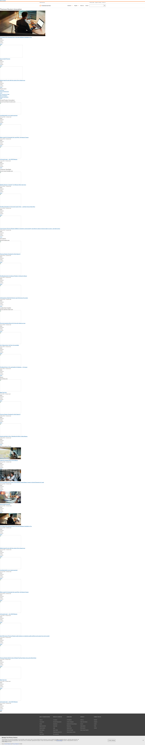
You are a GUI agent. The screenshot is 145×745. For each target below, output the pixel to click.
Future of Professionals (4, 91)
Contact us (82, 719)
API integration (69, 719)
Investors (81, 723)
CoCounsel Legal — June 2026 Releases (9, 701)
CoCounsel (2, 90)
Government (55, 725)
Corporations (55, 723)
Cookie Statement (8, 743)
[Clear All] (102, 6)
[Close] (143, 740)
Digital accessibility (43, 725)
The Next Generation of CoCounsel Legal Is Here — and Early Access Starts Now (17, 206)
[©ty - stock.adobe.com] (10, 365)
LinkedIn (95, 723)
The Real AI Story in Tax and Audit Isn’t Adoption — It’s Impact (13, 367)
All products (55, 719)
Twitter (95, 725)
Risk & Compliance (3, 95)
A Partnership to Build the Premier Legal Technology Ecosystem (14, 298)
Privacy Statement (15, 743)
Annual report (42, 721)
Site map (41, 732)
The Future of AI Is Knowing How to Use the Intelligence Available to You (16, 37)
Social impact (42, 734)
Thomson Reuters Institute (71, 732)
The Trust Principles (70, 730)
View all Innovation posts (4, 240)
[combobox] (97, 5)
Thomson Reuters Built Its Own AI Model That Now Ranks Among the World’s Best (18, 658)
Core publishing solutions (57, 721)
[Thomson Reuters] (10, 227)
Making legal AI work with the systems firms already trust (12, 80)
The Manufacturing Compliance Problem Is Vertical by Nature (13, 276)
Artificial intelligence (70, 721)
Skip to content (3, 0)
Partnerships (69, 725)
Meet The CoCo (3, 392)
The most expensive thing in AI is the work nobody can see (12, 323)
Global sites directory (83, 721)
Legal (1, 93)
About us (41, 719)
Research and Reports (4, 97)
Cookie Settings (59, 740)
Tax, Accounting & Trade (4, 94)
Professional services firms (57, 732)
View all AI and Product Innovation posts (7, 101)
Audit (1, 98)
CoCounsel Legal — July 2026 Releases (8, 159)
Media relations (82, 725)
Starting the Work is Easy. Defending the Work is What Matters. (14, 436)
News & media (55, 730)
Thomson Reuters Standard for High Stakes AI (10, 254)
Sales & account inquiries (84, 730)
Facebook (95, 719)
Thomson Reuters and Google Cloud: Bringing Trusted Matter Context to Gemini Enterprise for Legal (22, 482)
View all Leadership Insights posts (6, 309)
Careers (41, 723)
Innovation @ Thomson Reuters (72, 723)
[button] (70, 5)
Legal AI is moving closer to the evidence (9, 460)
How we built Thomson (5, 58)
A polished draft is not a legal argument (8, 115)
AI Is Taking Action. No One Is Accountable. (9, 345)
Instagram (95, 721)
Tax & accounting (56, 734)
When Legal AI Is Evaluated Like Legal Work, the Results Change (14, 137)
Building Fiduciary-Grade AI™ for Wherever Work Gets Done (13, 184)
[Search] (104, 6)
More (1, 711)
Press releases (42, 730)
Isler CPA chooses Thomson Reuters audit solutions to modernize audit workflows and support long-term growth (24, 636)
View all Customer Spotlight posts (6, 171)
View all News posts (4, 378)
